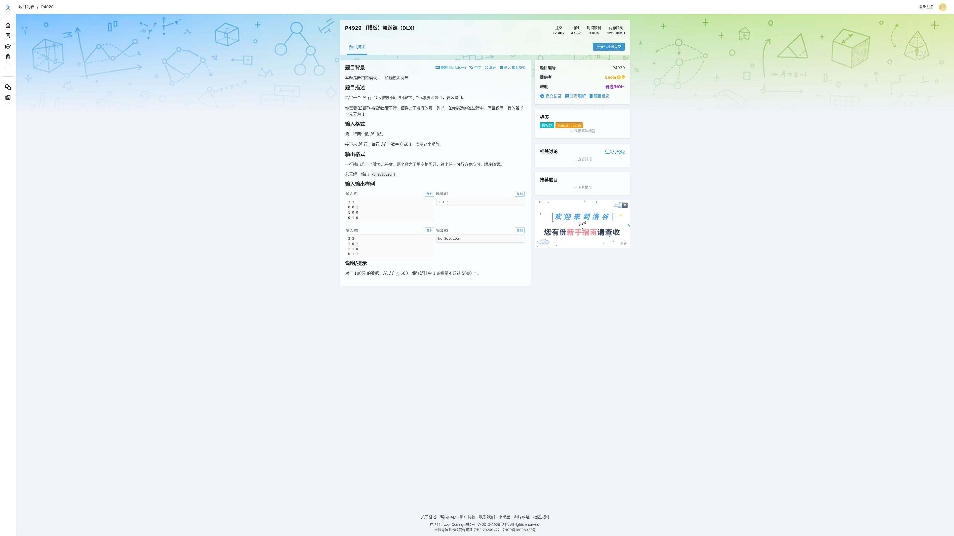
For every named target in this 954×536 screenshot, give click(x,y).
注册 (930, 7)
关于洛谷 (429, 516)
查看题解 (577, 96)
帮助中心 (448, 516)
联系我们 (487, 516)
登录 (922, 7)
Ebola (610, 77)
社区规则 (541, 516)
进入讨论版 (615, 151)
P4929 (47, 6)
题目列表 (26, 6)
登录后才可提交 (609, 46)
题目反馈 (601, 96)
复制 (430, 194)
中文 (477, 67)
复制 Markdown (453, 67)
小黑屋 (504, 516)
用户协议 (468, 516)
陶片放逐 (522, 516)
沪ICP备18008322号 (519, 530)
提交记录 (552, 96)
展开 (492, 67)
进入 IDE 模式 (514, 67)
